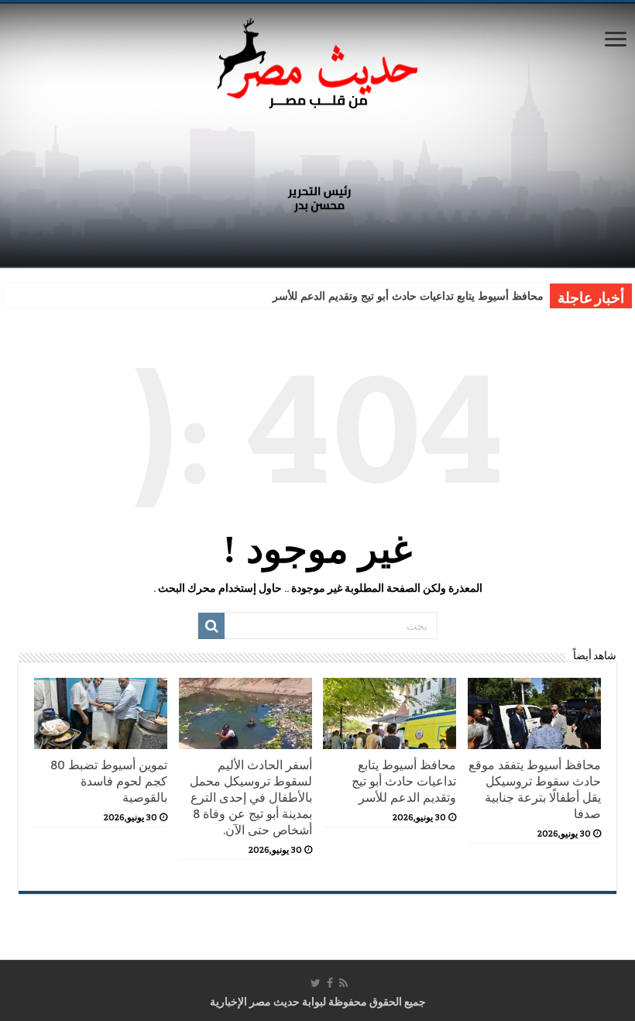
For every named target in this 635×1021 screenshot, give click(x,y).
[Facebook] (330, 983)
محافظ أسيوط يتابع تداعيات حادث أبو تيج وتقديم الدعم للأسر (408, 296)
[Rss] (343, 983)
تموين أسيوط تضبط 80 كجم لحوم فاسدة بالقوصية (108, 781)
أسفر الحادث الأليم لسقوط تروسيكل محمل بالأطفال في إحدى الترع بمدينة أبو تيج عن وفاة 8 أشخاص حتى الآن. (251, 797)
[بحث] (211, 626)
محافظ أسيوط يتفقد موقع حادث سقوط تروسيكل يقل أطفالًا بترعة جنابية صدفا (535, 789)
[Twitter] (315, 983)
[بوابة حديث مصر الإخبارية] (317, 61)
